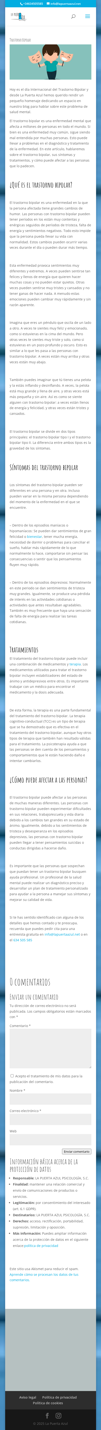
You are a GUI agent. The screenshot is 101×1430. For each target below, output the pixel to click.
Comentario (20, 1025)
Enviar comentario (76, 1151)
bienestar (34, 536)
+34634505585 (33, 4)
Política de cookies (48, 1403)
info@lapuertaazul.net (62, 934)
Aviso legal (27, 1397)
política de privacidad (41, 1245)
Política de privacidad (59, 1397)
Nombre (17, 1090)
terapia (75, 664)
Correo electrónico (25, 1111)
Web (13, 1131)
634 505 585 (22, 940)
